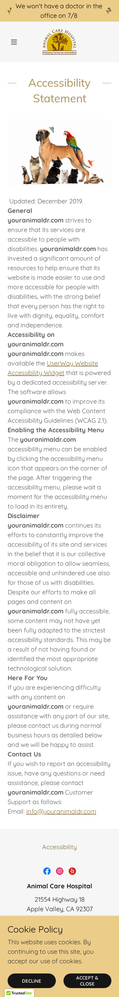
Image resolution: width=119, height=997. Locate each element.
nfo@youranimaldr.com (62, 811)
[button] (15, 42)
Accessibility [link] (59, 847)
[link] (60, 42)
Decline (31, 981)
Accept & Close (87, 981)
